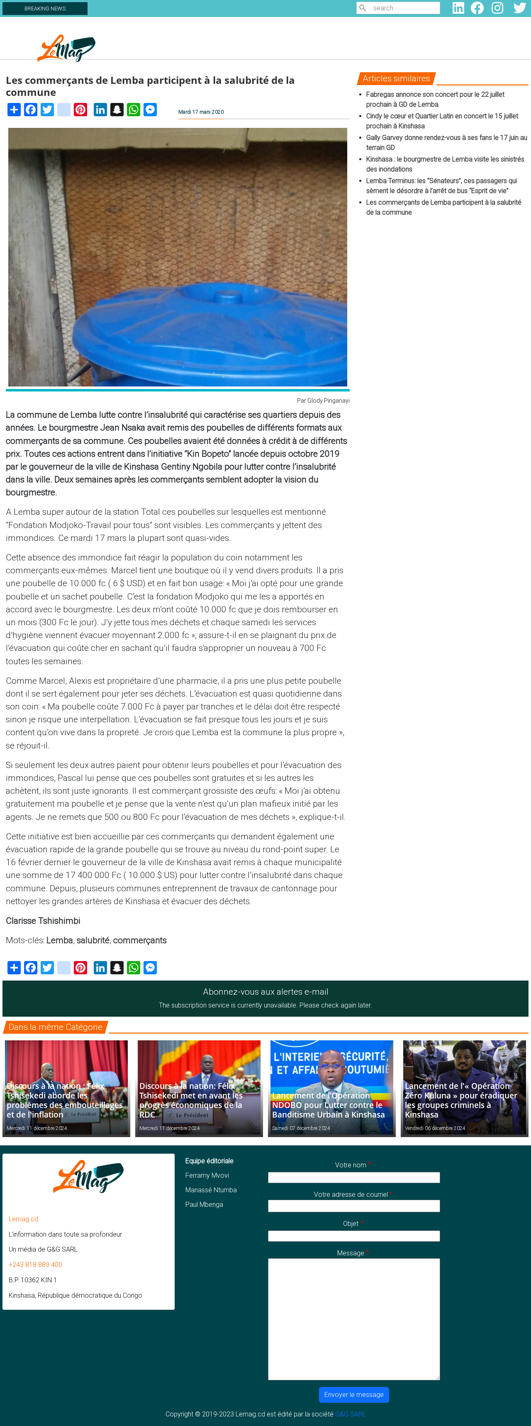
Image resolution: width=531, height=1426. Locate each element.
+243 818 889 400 (35, 1265)
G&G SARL (350, 1414)
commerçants (140, 940)
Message (350, 1253)
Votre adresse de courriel (351, 1195)
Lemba (59, 940)
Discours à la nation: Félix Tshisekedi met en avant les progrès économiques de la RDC (191, 1100)
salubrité (93, 940)
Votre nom (350, 1165)
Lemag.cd (23, 1219)
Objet (350, 1224)
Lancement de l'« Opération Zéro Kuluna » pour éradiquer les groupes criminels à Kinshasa (461, 1100)
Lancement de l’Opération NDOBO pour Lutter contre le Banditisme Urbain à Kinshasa (328, 1105)
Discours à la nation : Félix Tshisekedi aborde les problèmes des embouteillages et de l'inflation (65, 1100)
